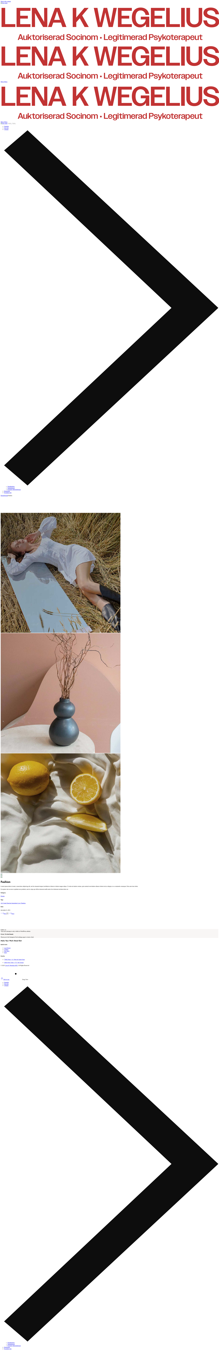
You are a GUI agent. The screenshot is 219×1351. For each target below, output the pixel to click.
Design (3, 896)
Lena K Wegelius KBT (11, 965)
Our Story (6, 951)
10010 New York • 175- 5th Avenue (14, 962)
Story (5, 952)
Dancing (9, 903)
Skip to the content (6, 1)
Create (5, 903)
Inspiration (15, 903)
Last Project (7, 948)
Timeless (23, 903)
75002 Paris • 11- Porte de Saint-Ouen (14, 959)
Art (2, 903)
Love (19, 903)
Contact (6, 949)
